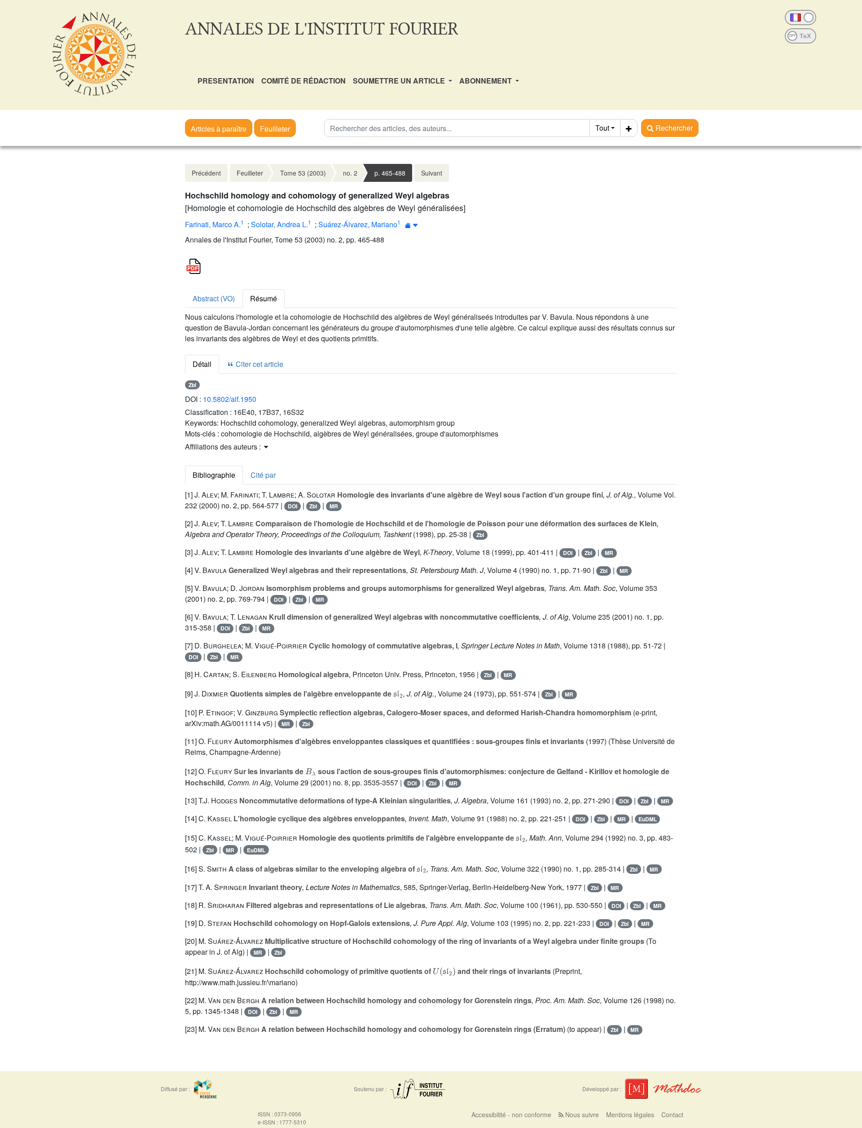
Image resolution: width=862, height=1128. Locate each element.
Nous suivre (581, 1114)
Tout (602, 128)
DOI (292, 506)
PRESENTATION (226, 80)
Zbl (192, 385)
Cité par (263, 475)
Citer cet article (258, 364)
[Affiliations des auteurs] (411, 225)
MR (334, 506)
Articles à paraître (218, 128)
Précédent (206, 172)
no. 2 (350, 172)
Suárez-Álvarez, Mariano (357, 224)
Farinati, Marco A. (213, 224)
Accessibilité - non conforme (511, 1114)
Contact (672, 1114)
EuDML (647, 819)
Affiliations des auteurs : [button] (224, 446)
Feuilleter (275, 128)
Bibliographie (214, 475)
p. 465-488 (389, 172)
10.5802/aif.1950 (229, 399)
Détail (202, 364)
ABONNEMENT (486, 80)
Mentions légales (630, 1114)
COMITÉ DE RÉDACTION (303, 80)
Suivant (431, 172)
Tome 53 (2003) (303, 172)
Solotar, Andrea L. (279, 224)
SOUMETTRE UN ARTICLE (400, 80)
